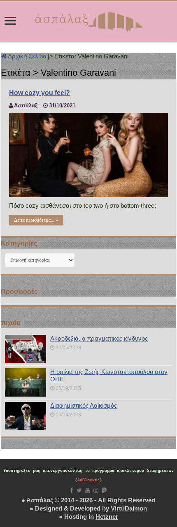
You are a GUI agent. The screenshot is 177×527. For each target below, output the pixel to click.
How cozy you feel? (39, 92)
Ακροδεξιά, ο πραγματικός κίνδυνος (99, 338)
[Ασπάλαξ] (88, 20)
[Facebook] (71, 490)
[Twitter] (79, 490)
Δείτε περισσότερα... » (36, 220)
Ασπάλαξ (25, 105)
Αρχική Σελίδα (27, 56)
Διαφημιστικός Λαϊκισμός (83, 405)
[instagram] (96, 490)
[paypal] (104, 490)
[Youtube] (87, 490)
